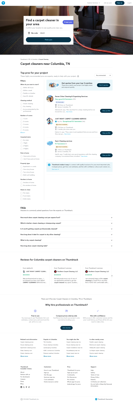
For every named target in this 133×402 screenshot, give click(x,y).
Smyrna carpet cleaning (96, 353)
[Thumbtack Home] (3, 3)
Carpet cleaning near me (73, 342)
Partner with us (25, 374)
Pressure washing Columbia (51, 353)
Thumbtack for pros (73, 370)
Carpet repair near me (72, 353)
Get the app (48, 375)
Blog (21, 384)
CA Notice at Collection (98, 382)
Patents (93, 379)
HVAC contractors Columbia (52, 350)
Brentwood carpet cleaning (97, 345)
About (22, 372)
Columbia (34, 59)
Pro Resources (72, 377)
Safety (93, 372)
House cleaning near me (73, 345)
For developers (25, 377)
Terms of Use (95, 375)
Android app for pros (74, 384)
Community (71, 375)
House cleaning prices (26, 345)
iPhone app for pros (73, 382)
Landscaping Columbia (50, 347)
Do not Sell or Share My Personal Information (101, 385)
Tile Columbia (47, 342)
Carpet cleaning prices (26, 342)
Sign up (46, 372)
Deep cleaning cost (26, 350)
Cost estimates (49, 379)
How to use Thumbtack (51, 370)
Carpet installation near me (74, 347)
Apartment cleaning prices (28, 347)
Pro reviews (71, 379)
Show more (24, 356)
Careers (22, 379)
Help (92, 370)
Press (22, 381)
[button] (58, 121)
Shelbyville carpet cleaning (97, 347)
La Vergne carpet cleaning (97, 350)
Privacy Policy (95, 377)
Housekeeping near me (73, 350)
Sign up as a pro (72, 372)
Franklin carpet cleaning (96, 342)
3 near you (68, 22)
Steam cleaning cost (26, 353)
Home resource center (51, 382)
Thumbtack (23, 59)
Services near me (49, 377)
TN (29, 59)
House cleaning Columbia (51, 345)
